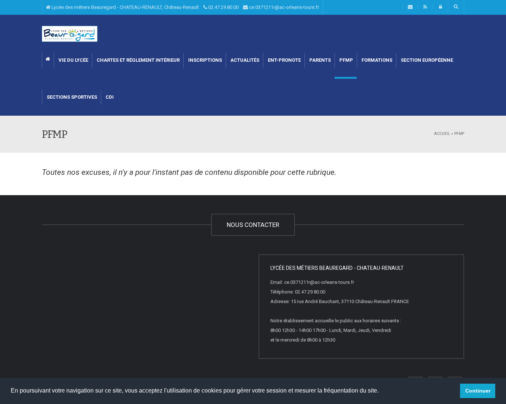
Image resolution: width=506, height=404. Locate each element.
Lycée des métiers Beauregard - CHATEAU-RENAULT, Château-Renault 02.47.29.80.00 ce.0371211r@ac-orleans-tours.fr (184, 7)
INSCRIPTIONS (204, 60)
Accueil (442, 133)
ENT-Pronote (284, 60)
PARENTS (319, 60)
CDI (109, 97)
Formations (376, 60)
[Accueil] (69, 33)
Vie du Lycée (72, 60)
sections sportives (71, 97)
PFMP (345, 60)
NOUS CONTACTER (253, 224)
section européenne (426, 60)
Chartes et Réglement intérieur (138, 60)
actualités (244, 60)
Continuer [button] (477, 391)
